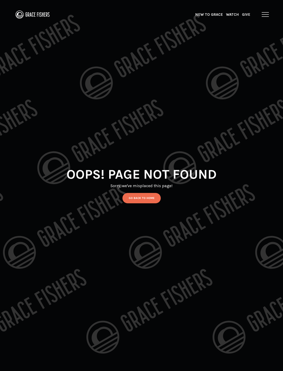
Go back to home (142, 198)
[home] (32, 14)
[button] (265, 14)
